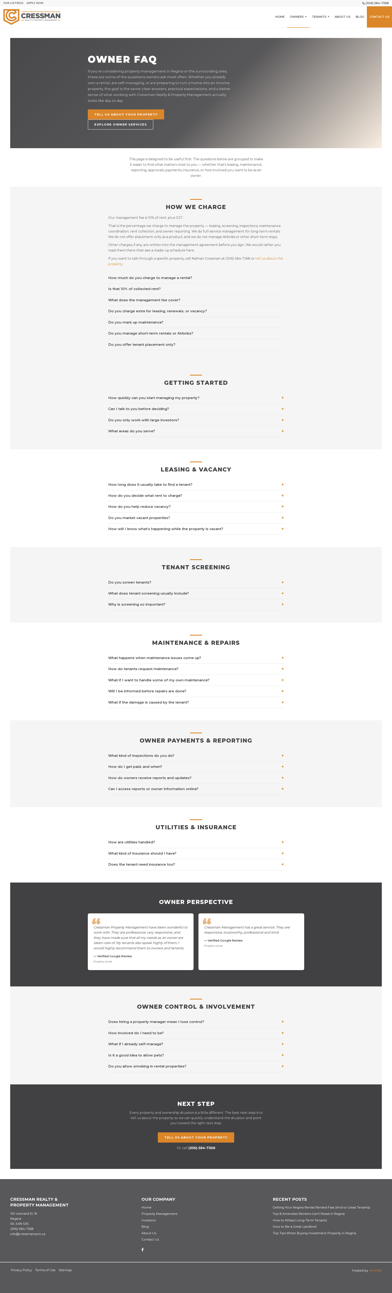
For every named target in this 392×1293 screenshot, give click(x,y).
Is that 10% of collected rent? (134, 289)
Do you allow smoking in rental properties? (196, 1066)
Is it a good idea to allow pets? (196, 1055)
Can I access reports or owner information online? (196, 789)
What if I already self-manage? (196, 1044)
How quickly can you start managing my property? (196, 398)
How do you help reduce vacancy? (196, 507)
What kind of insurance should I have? (196, 853)
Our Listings (13, 2)
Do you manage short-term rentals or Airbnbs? (150, 333)
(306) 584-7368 (377, 3)
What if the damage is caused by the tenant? (196, 702)
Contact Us (150, 1239)
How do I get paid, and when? (196, 767)
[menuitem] (280, 17)
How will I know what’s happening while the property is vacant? (196, 529)
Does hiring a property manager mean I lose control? (196, 1022)
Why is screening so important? (196, 604)
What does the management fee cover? (144, 300)
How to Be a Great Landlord (294, 1227)
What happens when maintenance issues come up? (196, 658)
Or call (196, 1148)
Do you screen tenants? (196, 582)
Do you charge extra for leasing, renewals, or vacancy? (157, 311)
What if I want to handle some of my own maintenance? (196, 680)
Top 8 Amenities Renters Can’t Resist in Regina (309, 1214)
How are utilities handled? (196, 842)
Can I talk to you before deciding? (196, 409)
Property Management (159, 1214)
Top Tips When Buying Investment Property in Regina (314, 1233)
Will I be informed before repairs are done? (196, 691)
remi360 (375, 1270)
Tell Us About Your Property (126, 114)
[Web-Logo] (31, 17)
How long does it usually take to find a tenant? (196, 485)
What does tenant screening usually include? (196, 593)
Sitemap (65, 1270)
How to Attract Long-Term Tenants (300, 1220)
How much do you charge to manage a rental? (150, 278)
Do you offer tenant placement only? (141, 344)
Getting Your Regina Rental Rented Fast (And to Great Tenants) (321, 1207)
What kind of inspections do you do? (196, 756)
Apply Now (35, 2)
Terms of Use (45, 1270)
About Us (148, 1233)
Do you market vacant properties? (196, 518)
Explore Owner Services (120, 124)
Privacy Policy (21, 1270)
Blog (145, 1227)
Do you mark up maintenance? (135, 322)
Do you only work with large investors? (196, 420)
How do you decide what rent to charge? (196, 496)
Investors (148, 1220)
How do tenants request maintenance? (196, 669)
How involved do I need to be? (196, 1033)
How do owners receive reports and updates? (196, 778)
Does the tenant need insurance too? (196, 864)
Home (146, 1207)
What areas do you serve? (196, 431)
